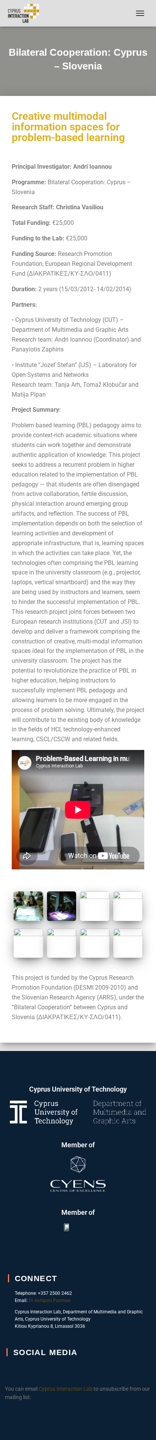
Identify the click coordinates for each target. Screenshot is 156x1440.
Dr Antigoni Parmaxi (49, 1300)
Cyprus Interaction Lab (65, 1389)
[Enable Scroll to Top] (141, 1424)
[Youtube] (37, 1370)
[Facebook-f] (17, 1370)
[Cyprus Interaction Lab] (26, 13)
